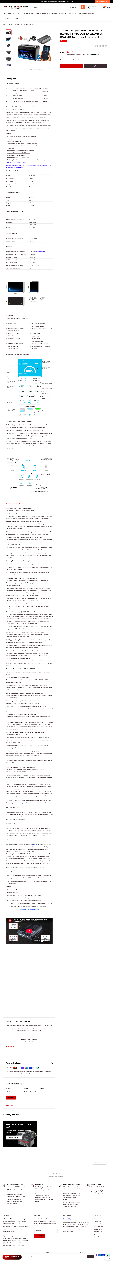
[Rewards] (12, 1257)
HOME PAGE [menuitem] (8, 13)
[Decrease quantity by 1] (68, 60)
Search (96, 1219)
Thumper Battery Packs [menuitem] (41, 13)
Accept (90, 1256)
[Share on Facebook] (96, 46)
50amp (27, 803)
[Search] (83, 7)
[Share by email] (106, 46)
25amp (17, 803)
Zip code (42, 1088)
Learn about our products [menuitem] (58, 13)
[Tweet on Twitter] (103, 46)
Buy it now (96, 66)
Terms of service (98, 1221)
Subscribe (40, 1235)
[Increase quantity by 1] (78, 60)
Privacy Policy (67, 1219)
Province (25, 1088)
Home (4, 24)
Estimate (10, 1097)
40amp (21, 803)
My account (92, 8)
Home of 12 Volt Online (67, 44)
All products (10, 24)
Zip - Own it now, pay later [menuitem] (11, 18)
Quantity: (63, 60)
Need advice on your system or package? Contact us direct (57, 1)
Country (8, 1088)
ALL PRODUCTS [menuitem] (18, 13)
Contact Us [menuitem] (29, 13)
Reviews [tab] (10, 1166)
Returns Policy (98, 1231)
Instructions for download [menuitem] (86, 13)
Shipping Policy (98, 1226)
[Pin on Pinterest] (100, 46)
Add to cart (71, 66)
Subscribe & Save (103, 1)
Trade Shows (98, 1236)
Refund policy (98, 1229)
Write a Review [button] (100, 1163)
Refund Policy (9, 1105)
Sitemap (96, 1234)
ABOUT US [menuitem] (72, 13)
